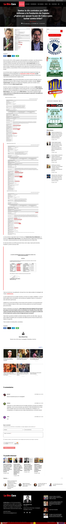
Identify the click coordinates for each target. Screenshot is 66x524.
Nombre (5, 429)
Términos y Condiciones (51, 0)
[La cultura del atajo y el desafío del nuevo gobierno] (35, 484)
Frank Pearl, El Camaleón (53, 509)
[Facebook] (5, 56)
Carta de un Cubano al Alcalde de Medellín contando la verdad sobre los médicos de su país (55, 497)
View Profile (25, 505)
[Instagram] (30, 513)
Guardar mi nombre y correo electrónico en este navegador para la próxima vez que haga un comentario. (21, 439)
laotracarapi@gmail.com (11, 512)
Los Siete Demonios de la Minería (58, 485)
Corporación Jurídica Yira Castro (27, 73)
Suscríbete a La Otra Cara (54, 35)
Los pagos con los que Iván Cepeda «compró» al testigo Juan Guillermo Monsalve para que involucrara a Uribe (55, 515)
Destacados (42, 23)
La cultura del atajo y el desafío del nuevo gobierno (42, 485)
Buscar (48, 29)
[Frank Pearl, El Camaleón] (46, 510)
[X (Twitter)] (9, 56)
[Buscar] (61, 31)
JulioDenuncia (10, 293)
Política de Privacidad (59, 0)
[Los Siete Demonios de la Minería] (50, 484)
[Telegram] (13, 56)
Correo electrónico (27, 429)
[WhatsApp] (17, 56)
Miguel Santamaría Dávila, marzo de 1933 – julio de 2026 (27, 485)
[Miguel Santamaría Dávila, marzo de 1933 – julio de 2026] (20, 484)
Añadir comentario (7, 433)
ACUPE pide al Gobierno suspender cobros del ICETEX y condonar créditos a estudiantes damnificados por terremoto (38, 468)
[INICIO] (30, 21)
